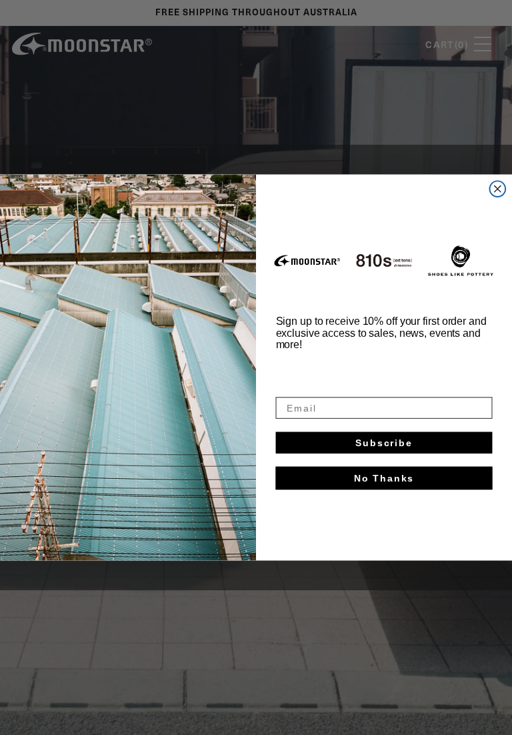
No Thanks (384, 478)
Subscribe (384, 443)
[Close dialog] (498, 189)
